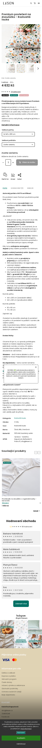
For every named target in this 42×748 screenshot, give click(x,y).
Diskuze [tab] (30, 188)
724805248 (6, 714)
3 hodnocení (16, 92)
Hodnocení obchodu (21, 521)
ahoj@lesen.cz (7, 710)
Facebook (5, 717)
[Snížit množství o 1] (3, 163)
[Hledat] (31, 3)
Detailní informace (10, 125)
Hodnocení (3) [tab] (17, 188)
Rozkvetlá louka (20, 418)
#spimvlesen (21, 618)
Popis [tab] (5, 188)
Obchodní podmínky (10, 688)
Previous (36, 452)
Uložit (19, 183)
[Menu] (39, 3)
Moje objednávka (8, 695)
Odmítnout (21, 744)
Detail (35, 511)
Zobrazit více (21, 603)
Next (39, 452)
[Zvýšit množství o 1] (13, 163)
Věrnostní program (9, 679)
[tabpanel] (21, 485)
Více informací (26, 729)
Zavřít (35, 183)
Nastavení (21, 733)
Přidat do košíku (28, 162)
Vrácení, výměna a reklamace (13, 685)
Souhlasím (21, 738)
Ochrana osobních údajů (11, 692)
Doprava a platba (9, 676)
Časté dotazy (7, 682)
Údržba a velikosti (8, 673)
